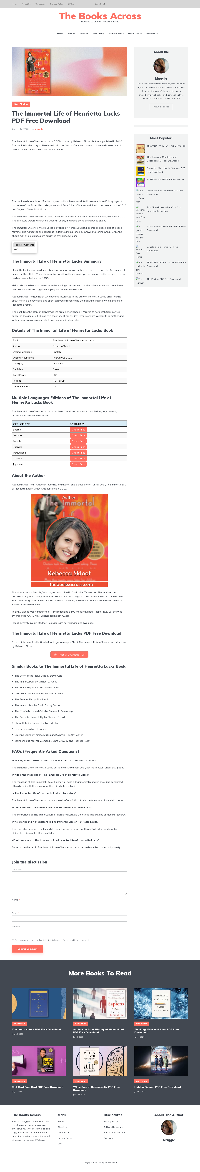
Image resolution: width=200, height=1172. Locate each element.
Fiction (71, 33)
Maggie (39, 129)
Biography (98, 33)
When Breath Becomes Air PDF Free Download (96, 1088)
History (84, 33)
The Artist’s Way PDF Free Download (166, 145)
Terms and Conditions (115, 1132)
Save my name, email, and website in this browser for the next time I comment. (52, 940)
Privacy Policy (56, 4)
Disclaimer (109, 1138)
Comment (17, 869)
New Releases (116, 33)
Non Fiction (21, 104)
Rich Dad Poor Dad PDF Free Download (37, 1087)
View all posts (161, 106)
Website (16, 926)
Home (14, 4)
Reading (150, 33)
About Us (26, 4)
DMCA (71, 4)
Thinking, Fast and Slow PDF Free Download (156, 1031)
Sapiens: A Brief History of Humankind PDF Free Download (98, 1031)
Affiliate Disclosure (113, 1127)
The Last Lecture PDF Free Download (36, 1029)
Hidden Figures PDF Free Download (157, 1087)
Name (16, 900)
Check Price (78, 429)
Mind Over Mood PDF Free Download (166, 179)
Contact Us (40, 4)
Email (15, 913)
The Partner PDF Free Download (164, 279)
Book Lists (133, 33)
